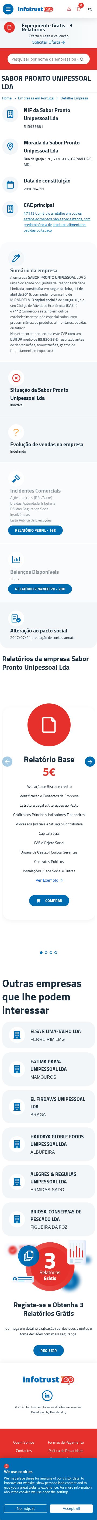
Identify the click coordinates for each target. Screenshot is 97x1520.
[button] (90, 762)
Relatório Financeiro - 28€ (40, 589)
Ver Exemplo (47, 880)
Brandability (58, 1412)
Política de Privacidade (65, 1450)
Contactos (24, 1450)
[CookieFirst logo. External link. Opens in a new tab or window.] (6, 1466)
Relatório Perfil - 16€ (35, 530)
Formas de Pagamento (66, 1442)
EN (90, 9)
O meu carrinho (78, 9)
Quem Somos (23, 1442)
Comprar (53, 900)
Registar (48, 1350)
